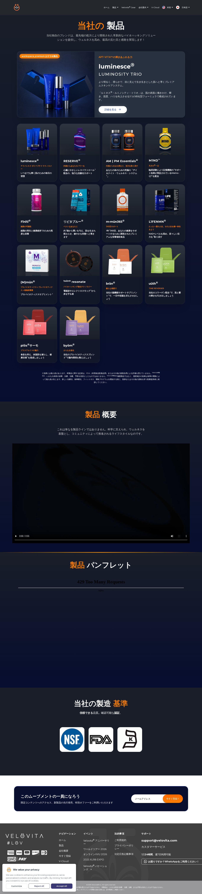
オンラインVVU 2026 (95, 854)
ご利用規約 (120, 840)
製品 (114, 7)
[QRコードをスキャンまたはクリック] (168, 865)
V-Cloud (155, 7)
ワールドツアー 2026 (94, 849)
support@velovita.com (159, 840)
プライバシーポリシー (123, 847)
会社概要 (63, 850)
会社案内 (142, 7)
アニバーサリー (96, 842)
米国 (169, 7)
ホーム (106, 7)
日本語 (185, 7)
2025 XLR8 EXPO (93, 859)
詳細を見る (113, 109)
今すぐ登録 (65, 856)
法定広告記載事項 (123, 854)
